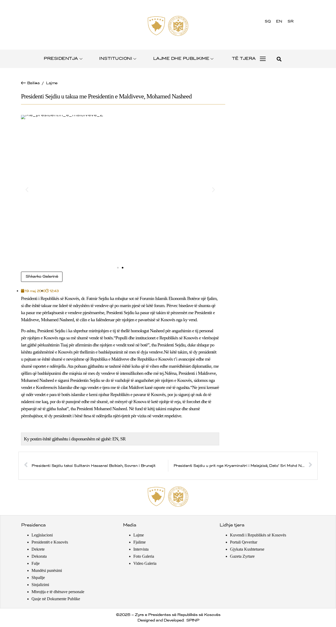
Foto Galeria (143, 556)
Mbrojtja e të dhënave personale (58, 591)
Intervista (141, 549)
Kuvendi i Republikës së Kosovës (258, 535)
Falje (36, 563)
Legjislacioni (42, 535)
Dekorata (39, 556)
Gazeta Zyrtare (242, 556)
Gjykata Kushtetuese (247, 549)
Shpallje (38, 577)
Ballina (33, 83)
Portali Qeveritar (243, 542)
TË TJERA (244, 59)
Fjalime (139, 542)
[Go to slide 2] (122, 267)
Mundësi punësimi (47, 570)
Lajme (51, 83)
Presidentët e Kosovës (50, 542)
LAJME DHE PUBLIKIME (181, 59)
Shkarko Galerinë (41, 276)
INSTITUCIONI (115, 59)
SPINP (192, 620)
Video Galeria (144, 563)
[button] (279, 59)
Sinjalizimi (40, 584)
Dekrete (38, 549)
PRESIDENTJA (61, 59)
